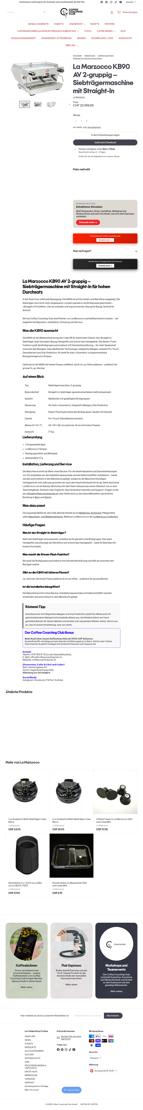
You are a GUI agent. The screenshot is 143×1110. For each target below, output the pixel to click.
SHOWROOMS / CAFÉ (102, 38)
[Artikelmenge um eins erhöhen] (87, 121)
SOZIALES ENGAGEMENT (23, 38)
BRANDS (81, 38)
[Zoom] (38, 77)
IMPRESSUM (31, 1075)
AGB (27, 1061)
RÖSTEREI (110, 24)
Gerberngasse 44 (37, 667)
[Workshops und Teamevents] (116, 944)
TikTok (49, 680)
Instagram (28, 680)
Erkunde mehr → (88, 222)
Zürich (48, 497)
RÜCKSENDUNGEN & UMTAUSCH (35, 1066)
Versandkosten (94, 127)
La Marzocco (30, 762)
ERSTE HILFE (31, 1071)
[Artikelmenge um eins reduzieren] (76, 121)
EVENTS (29, 1043)
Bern (37, 497)
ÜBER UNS (70, 45)
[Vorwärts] (68, 104)
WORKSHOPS (125, 38)
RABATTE (59, 24)
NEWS (28, 1040)
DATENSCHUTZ (32, 1058)
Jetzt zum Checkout (105, 142)
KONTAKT (29, 1082)
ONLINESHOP (76, 24)
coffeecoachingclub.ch (44, 659)
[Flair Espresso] (71, 944)
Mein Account (32, 1089)
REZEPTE (94, 24)
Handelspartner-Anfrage (36, 1086)
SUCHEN (29, 1054)
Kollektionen (89, 56)
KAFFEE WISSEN (105, 31)
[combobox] (27, 12)
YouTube (58, 680)
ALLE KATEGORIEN (34, 1051)
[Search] (44, 12)
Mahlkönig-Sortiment (90, 513)
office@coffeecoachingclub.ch (42, 493)
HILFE (123, 31)
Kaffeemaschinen (106, 56)
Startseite (77, 56)
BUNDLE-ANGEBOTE (38, 24)
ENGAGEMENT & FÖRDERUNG (56, 38)
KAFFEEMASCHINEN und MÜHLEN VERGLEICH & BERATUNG (46, 31)
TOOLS (87, 31)
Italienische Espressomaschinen (87, 58)
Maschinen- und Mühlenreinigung (45, 516)
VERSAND (30, 1079)
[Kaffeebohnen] (26, 944)
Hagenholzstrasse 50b (42, 670)
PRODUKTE (30, 1047)
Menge (76, 115)
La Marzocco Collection (105, 516)
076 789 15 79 (38, 654)
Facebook (40, 680)
